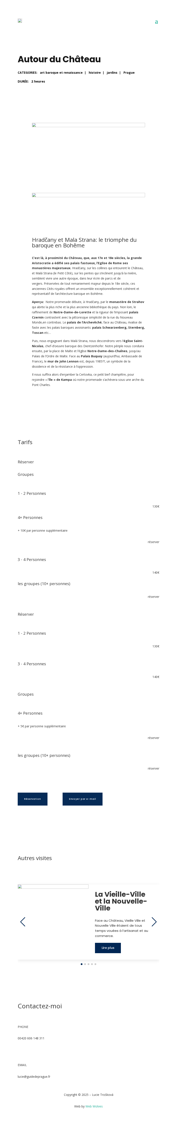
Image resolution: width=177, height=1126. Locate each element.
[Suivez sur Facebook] (21, 1050)
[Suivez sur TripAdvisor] (38, 1050)
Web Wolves (94, 1106)
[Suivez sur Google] (29, 1050)
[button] (81, 964)
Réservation (32, 799)
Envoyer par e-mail (82, 799)
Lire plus (108, 948)
